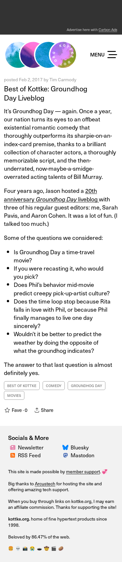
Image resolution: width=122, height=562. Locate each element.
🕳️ (39, 548)
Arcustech (45, 483)
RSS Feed (29, 455)
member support (83, 471)
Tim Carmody (62, 79)
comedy (53, 385)
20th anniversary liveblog (51, 194)
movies (14, 395)
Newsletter (31, 447)
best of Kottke (21, 385)
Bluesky (80, 447)
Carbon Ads (108, 29)
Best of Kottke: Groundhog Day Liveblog (46, 93)
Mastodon (82, 455)
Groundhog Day (86, 385)
